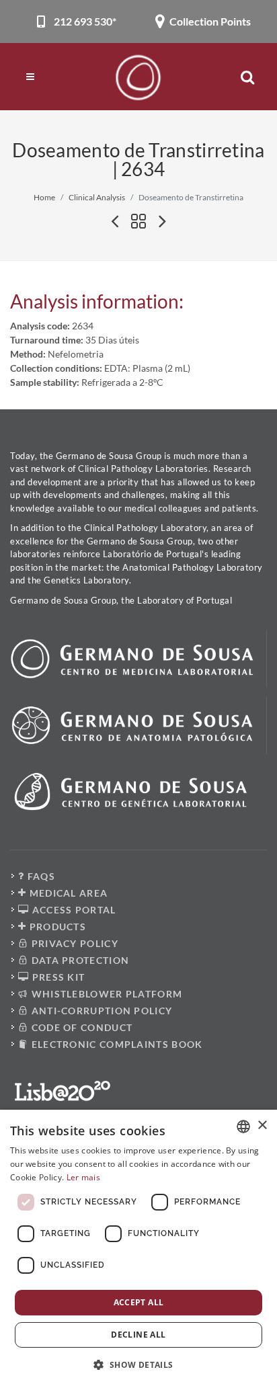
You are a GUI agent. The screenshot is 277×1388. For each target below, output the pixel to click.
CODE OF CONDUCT (80, 1027)
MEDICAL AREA (67, 893)
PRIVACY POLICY (73, 943)
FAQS (39, 876)
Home (44, 197)
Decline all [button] (138, 1334)
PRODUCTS (56, 926)
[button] (138, 1364)
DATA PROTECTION (78, 960)
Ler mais (83, 1177)
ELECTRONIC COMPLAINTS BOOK (115, 1044)
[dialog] (138, 1249)
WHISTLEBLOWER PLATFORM (105, 993)
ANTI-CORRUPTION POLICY (100, 1010)
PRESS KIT (57, 977)
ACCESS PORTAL (72, 909)
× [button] (262, 1125)
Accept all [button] (139, 1302)
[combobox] (243, 1126)
